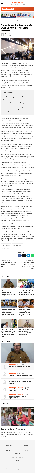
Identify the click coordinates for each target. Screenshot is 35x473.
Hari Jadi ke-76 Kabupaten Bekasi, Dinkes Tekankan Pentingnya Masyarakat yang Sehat (8, 292)
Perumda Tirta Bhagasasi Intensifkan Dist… (21, 376)
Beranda (8, 445)
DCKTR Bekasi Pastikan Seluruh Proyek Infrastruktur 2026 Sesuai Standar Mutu (26, 332)
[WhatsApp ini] (32, 255)
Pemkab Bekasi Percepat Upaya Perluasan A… (19, 389)
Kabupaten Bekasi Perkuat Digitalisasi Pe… (17, 397)
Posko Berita (17, 2)
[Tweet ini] (24, 255)
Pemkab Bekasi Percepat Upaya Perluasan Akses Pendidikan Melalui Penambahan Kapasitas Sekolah (8, 312)
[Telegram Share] (28, 255)
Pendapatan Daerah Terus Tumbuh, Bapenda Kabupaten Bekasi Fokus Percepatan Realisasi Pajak (8, 333)
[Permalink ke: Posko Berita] (2, 34)
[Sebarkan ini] (20, 255)
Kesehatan (25, 448)
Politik (25, 445)
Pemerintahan (12, 364)
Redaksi (17, 453)
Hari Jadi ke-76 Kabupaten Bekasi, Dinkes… (20, 367)
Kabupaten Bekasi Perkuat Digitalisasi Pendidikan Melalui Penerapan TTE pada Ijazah (24, 312)
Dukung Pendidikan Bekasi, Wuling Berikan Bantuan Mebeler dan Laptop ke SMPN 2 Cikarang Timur (17, 98)
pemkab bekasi (6, 248)
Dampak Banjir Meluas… (13, 429)
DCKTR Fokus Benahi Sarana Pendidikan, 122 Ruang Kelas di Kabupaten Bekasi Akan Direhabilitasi (16, 110)
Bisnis (26, 451)
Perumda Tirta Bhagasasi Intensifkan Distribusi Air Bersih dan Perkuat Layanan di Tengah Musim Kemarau (26, 292)
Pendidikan (12, 380)
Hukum (9, 448)
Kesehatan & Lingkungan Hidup (17, 372)
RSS (18, 460)
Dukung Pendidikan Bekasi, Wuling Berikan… (20, 382)
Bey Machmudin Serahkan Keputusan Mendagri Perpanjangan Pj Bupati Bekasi (27, 264)
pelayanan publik (17, 245)
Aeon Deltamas (6, 245)
